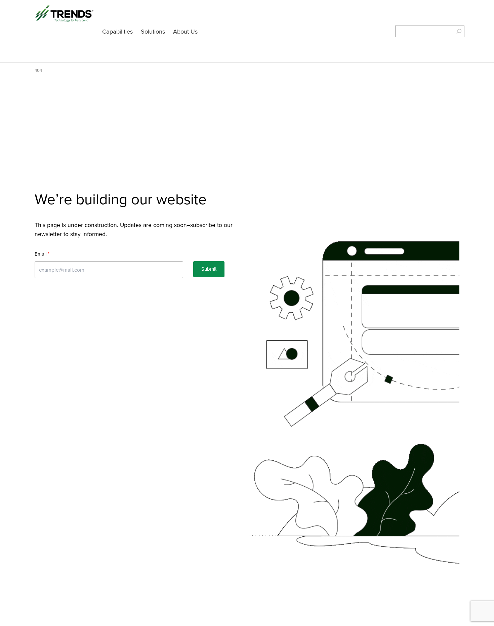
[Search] (455, 31)
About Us (185, 31)
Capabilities (117, 31)
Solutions (153, 31)
